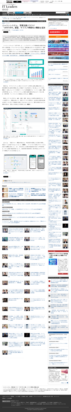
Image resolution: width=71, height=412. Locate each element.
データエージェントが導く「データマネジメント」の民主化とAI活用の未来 (38, 239)
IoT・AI (56, 1)
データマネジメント (45, 14)
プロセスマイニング (21, 14)
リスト (10, 176)
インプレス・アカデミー (15, 405)
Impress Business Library (54, 25)
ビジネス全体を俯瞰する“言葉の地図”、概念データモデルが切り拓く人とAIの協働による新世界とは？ (16, 291)
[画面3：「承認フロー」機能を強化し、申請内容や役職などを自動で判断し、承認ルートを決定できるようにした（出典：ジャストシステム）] (24, 169)
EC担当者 (47, 1)
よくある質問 (9, 398)
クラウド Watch (50, 402)
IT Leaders (9, 6)
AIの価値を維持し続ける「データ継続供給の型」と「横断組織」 (55, 152)
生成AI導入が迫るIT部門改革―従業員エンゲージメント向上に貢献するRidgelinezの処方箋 (38, 344)
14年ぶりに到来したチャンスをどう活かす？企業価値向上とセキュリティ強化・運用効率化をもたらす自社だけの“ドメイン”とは (55, 235)
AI (27, 14)
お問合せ (4, 398)
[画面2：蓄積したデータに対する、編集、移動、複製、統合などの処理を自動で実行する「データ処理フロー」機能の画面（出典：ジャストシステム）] (24, 135)
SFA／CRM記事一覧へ (41, 21)
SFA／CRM (20, 17)
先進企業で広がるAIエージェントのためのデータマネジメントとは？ (38, 317)
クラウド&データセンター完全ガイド (18, 402)
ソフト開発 (52, 1)
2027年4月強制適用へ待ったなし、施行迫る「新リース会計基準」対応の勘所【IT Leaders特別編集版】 (24, 204)
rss (7, 10)
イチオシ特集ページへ (62, 273)
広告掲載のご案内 (24, 396)
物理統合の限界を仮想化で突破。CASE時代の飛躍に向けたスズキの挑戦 (38, 309)
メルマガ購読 (17, 396)
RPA (30, 14)
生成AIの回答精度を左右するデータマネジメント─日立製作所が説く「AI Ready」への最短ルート (16, 309)
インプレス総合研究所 (41, 402)
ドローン (46, 2)
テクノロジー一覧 (13, 17)
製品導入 (34, 1)
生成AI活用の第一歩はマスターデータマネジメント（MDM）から (55, 136)
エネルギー (42, 2)
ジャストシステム (7, 182)
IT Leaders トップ (5, 17)
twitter (3, 10)
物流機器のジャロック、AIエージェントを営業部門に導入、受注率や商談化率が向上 (38, 190)
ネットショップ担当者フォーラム (17, 403)
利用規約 (12, 396)
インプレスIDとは (53, 28)
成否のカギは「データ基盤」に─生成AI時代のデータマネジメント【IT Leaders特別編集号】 (22, 209)
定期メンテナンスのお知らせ (54, 74)
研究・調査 (60, 1)
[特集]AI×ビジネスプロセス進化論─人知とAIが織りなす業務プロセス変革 (58, 255)
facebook (5, 10)
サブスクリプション (19, 182)
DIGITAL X (55, 403)
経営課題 (11, 12)
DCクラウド (26, 1)
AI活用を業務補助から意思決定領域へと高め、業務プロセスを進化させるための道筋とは (38, 274)
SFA (25, 182)
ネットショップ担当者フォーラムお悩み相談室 (33, 403)
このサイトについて (6, 396)
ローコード (28, 182)
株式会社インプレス (15, 400)
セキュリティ (36, 14)
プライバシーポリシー (38, 396)
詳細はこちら (64, 382)
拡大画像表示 (5, 138)
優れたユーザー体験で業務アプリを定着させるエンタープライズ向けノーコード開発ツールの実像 (16, 326)
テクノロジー (19, 12)
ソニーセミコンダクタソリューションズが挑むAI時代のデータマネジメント (38, 300)
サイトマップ (56, 396)
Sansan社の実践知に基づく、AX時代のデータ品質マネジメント (55, 109)
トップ (4, 13)
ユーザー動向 (12, 14)
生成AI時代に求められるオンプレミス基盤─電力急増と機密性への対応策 (16, 352)
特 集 (27, 12)
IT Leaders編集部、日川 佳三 (17, 30)
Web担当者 (42, 1)
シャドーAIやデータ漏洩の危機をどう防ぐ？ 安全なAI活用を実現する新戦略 (38, 291)
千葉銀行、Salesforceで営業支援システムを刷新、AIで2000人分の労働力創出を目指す (16, 190)
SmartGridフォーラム (57, 402)
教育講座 (51, 2)
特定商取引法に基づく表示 (48, 396)
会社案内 (30, 396)
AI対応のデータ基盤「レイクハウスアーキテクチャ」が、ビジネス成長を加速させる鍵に (38, 248)
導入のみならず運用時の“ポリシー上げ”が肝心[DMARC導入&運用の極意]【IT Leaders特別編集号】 (23, 217)
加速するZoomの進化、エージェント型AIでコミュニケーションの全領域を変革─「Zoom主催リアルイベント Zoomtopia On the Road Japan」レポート (38, 336)
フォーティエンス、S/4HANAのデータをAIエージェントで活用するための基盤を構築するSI (16, 195)
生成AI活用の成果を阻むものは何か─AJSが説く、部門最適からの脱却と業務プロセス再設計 (16, 239)
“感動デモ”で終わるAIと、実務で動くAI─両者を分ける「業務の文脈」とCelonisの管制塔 (38, 230)
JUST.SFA (13, 182)
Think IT (27, 402)
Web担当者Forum (33, 402)
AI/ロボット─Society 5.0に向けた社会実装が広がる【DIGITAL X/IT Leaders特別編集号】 (21, 213)
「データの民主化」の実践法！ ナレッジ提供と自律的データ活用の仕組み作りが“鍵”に (38, 283)
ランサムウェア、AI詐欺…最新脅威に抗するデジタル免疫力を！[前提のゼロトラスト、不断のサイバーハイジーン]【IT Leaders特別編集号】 (24, 222)
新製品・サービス (27, 17)
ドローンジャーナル (62, 403)
